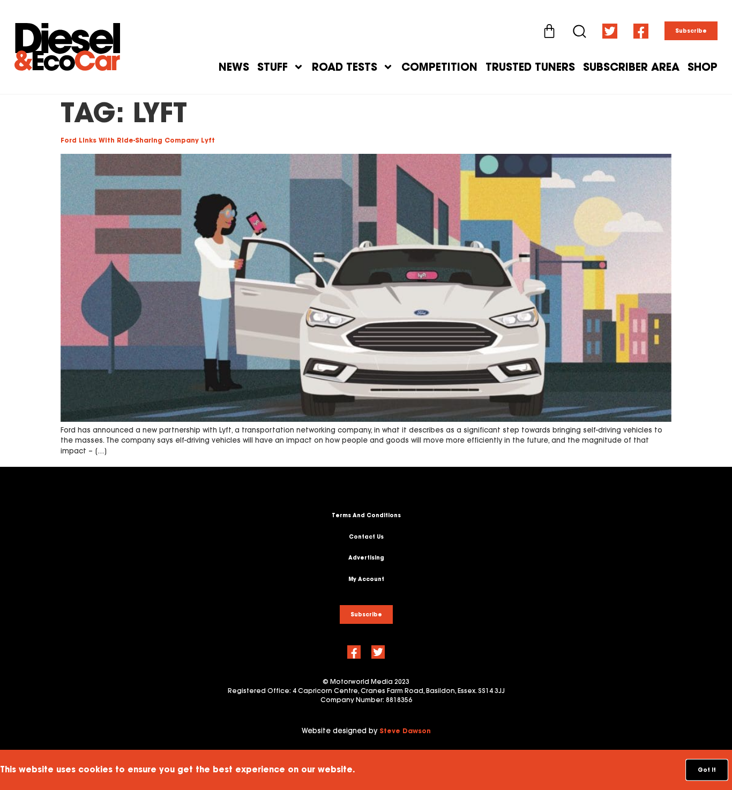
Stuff (272, 67)
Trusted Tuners (530, 67)
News (234, 67)
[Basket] (549, 31)
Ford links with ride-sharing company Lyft (138, 140)
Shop (703, 67)
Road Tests (344, 67)
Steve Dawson (405, 731)
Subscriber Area (631, 67)
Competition (439, 67)
